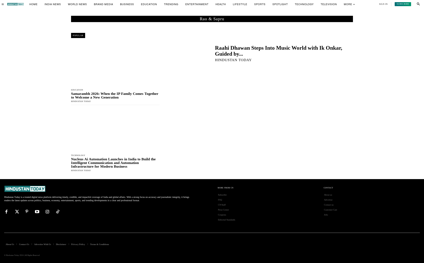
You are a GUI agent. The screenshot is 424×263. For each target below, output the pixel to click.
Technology (78, 155)
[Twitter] (16, 212)
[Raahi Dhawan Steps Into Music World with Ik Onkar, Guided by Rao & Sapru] (188, 53)
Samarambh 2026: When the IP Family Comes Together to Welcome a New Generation (114, 95)
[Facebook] (6, 212)
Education (77, 90)
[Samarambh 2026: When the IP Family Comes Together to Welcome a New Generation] (115, 64)
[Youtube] (37, 212)
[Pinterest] (27, 212)
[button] (418, 4)
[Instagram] (47, 212)
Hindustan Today (81, 101)
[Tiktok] (57, 212)
